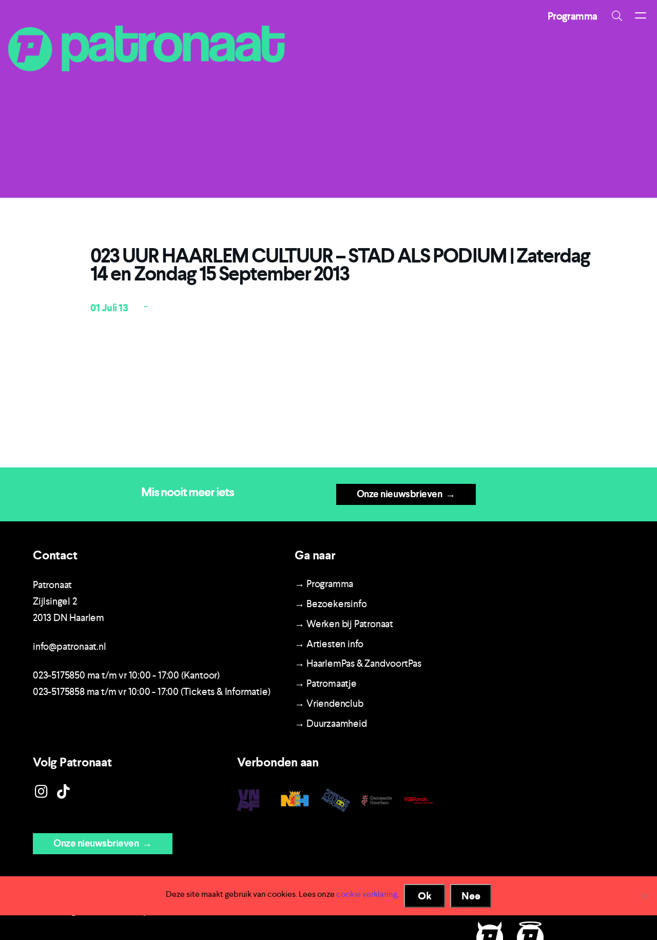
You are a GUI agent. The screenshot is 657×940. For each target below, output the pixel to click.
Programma (572, 16)
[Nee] (644, 896)
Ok (425, 896)
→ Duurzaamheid (330, 723)
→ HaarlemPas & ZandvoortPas (358, 663)
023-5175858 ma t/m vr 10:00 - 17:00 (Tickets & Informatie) (151, 691)
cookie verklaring (366, 894)
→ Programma (324, 583)
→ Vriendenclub (329, 703)
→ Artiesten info (329, 643)
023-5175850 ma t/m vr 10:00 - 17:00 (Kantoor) (126, 675)
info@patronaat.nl (69, 646)
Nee (470, 896)
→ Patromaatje (325, 683)
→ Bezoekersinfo (330, 603)
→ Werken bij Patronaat (344, 623)
